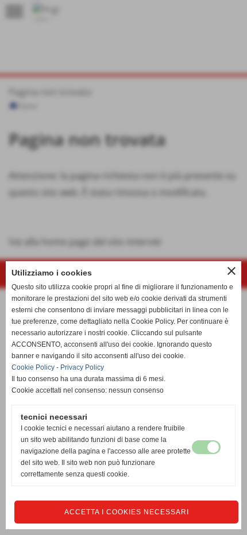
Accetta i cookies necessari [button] (126, 512)
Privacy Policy (82, 367)
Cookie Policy (33, 367)
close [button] (231, 271)
